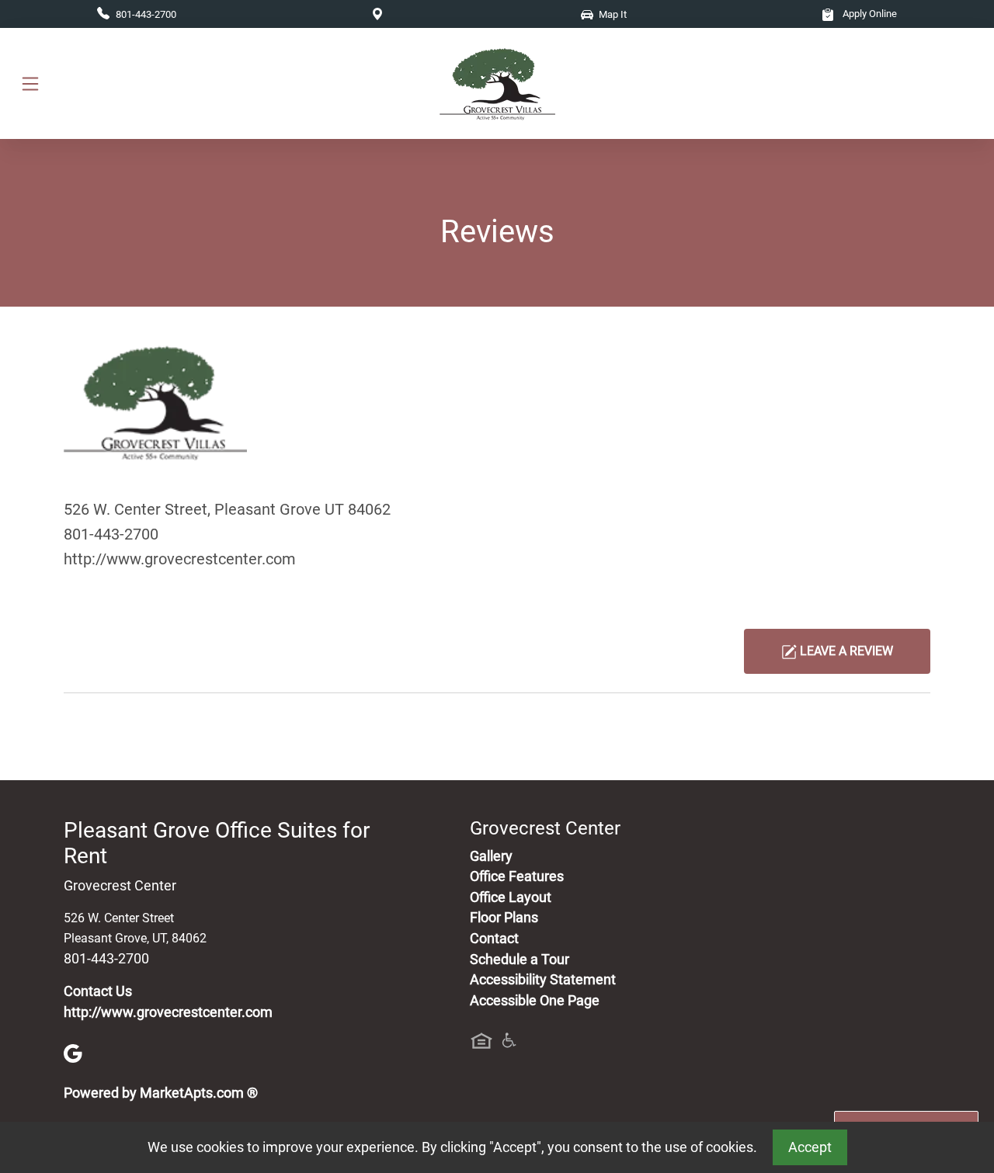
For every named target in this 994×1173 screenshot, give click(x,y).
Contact (494, 938)
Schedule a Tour (519, 959)
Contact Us (98, 991)
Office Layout (510, 897)
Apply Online (868, 13)
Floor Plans (504, 917)
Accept (810, 1147)
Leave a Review (845, 651)
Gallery (491, 856)
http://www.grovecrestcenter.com (180, 559)
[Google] (73, 1052)
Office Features (517, 876)
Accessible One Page (535, 1000)
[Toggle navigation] (30, 83)
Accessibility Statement (543, 979)
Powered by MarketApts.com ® (161, 1093)
